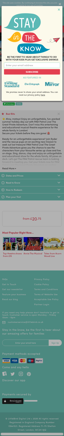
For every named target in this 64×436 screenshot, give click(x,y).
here (43, 94)
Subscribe (32, 71)
